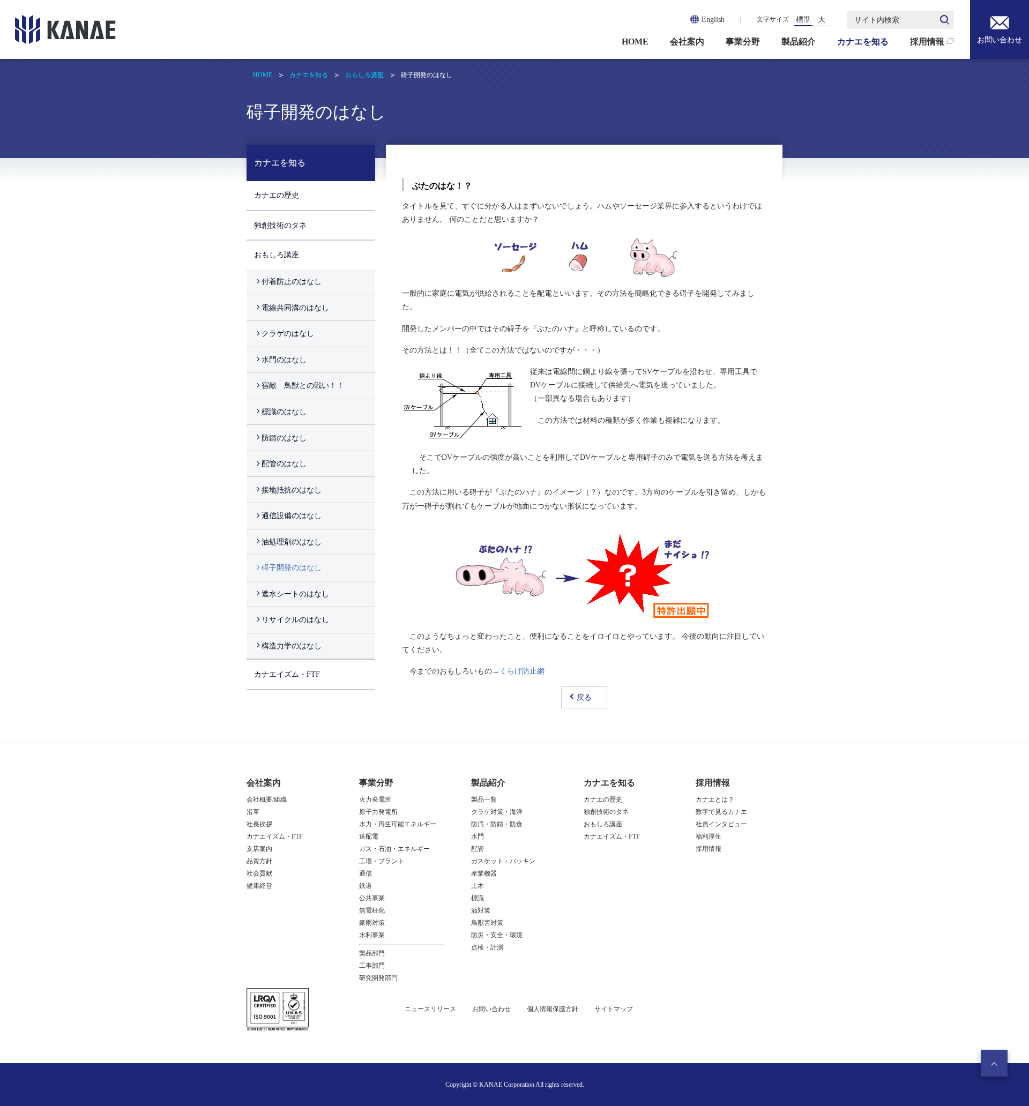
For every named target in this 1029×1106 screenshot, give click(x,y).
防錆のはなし (284, 438)
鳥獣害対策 (487, 922)
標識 (477, 898)
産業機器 (484, 873)
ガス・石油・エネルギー (394, 849)
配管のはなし (284, 464)
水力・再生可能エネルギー (397, 824)
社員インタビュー (721, 824)
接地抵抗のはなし (292, 490)
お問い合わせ (999, 40)
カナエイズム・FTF (287, 674)
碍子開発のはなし (292, 568)
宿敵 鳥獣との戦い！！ (303, 386)
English (713, 20)
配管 (477, 849)
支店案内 (259, 849)
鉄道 (365, 886)
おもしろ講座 (364, 75)
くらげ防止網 (522, 671)
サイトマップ (613, 1009)
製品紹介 (798, 41)
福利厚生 (708, 836)
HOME (635, 41)
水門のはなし (284, 360)
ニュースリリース (430, 1009)
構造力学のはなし (292, 646)
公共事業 (372, 898)
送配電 (368, 836)
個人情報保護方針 (552, 1009)
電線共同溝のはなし (295, 308)
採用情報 (927, 41)
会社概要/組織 (267, 799)
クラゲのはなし (288, 334)
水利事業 (372, 935)
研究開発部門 (378, 978)
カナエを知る (863, 41)
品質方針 (259, 861)
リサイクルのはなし (295, 620)
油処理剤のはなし (292, 542)
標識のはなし (284, 412)
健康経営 (259, 886)
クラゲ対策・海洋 (497, 812)
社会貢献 (259, 873)
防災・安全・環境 (497, 935)
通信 (365, 873)
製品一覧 (484, 799)
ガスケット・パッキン (503, 861)
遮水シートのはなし (295, 594)
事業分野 (743, 41)
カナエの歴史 (276, 195)
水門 (477, 836)
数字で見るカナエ (721, 812)
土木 (477, 886)
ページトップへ (994, 1063)
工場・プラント (381, 861)
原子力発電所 (378, 812)
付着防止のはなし (292, 282)
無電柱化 (372, 910)
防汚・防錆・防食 (497, 824)
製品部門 (372, 953)
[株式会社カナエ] (65, 29)
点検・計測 (487, 947)
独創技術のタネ (280, 225)
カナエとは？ (715, 799)
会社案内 (687, 41)
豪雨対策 (372, 922)
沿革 (253, 812)
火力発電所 (375, 799)
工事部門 (372, 965)
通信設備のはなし (292, 516)
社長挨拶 (259, 824)
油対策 (480, 910)
